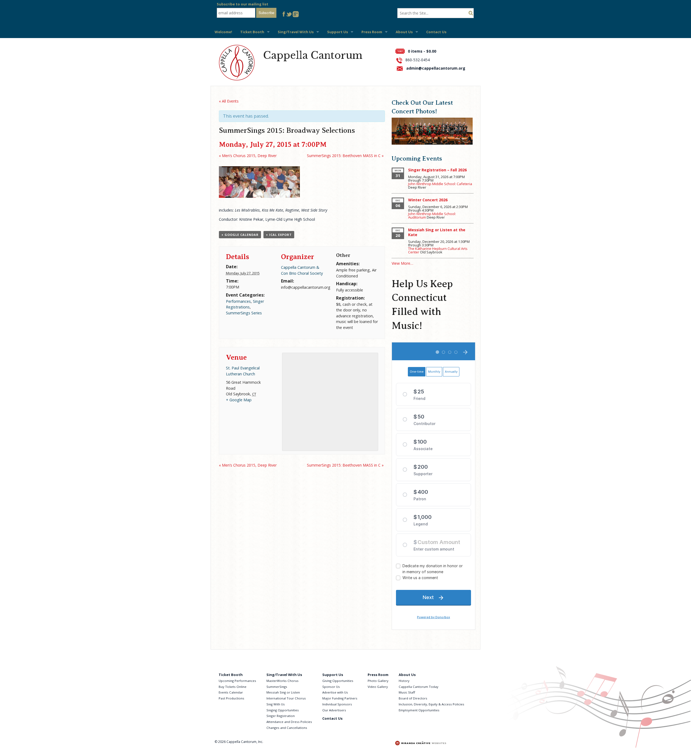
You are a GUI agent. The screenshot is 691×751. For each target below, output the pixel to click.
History (404, 681)
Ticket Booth (252, 31)
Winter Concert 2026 (428, 199)
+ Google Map (239, 399)
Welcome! (223, 31)
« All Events (229, 101)
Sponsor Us (331, 687)
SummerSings (276, 687)
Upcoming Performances (237, 681)
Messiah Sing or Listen (283, 692)
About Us (404, 31)
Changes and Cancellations (286, 728)
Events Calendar (231, 692)
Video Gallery (378, 687)
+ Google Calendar (240, 235)
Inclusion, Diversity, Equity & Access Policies (431, 704)
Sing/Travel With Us (296, 31)
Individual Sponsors (337, 704)
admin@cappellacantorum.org (435, 68)
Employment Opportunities (419, 710)
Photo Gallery (378, 681)
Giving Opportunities (337, 681)
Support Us (337, 31)
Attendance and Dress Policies (289, 722)
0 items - (422, 51)
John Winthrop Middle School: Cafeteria (440, 183)
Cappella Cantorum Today (418, 687)
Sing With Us (275, 704)
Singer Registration (280, 716)
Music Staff (407, 692)
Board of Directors (413, 698)
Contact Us (436, 31)
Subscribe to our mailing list (242, 4)
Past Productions (231, 698)
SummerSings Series (244, 312)
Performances (238, 301)
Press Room (371, 31)
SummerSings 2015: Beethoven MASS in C (345, 155)
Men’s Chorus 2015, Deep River (248, 155)
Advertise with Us (335, 692)
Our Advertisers (334, 710)
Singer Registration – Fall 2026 (437, 169)
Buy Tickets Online (232, 687)
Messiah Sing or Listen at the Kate (436, 232)
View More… (402, 263)
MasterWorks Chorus (282, 681)
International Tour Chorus (286, 698)
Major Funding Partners (339, 698)
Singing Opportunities (282, 710)
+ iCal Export (279, 235)
